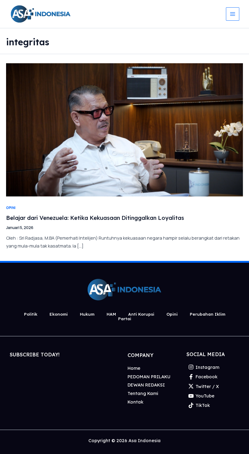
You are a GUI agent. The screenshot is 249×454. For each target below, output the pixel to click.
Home (134, 368)
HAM (111, 314)
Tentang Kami (143, 393)
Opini (11, 207)
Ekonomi (58, 314)
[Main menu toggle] (232, 14)
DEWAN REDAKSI (146, 385)
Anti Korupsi (141, 314)
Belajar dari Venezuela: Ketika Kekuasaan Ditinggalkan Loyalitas (95, 217)
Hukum (87, 314)
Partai (124, 318)
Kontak (135, 402)
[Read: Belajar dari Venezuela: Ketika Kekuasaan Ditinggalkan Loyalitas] (124, 129)
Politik (30, 314)
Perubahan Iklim (207, 314)
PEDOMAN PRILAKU (149, 376)
